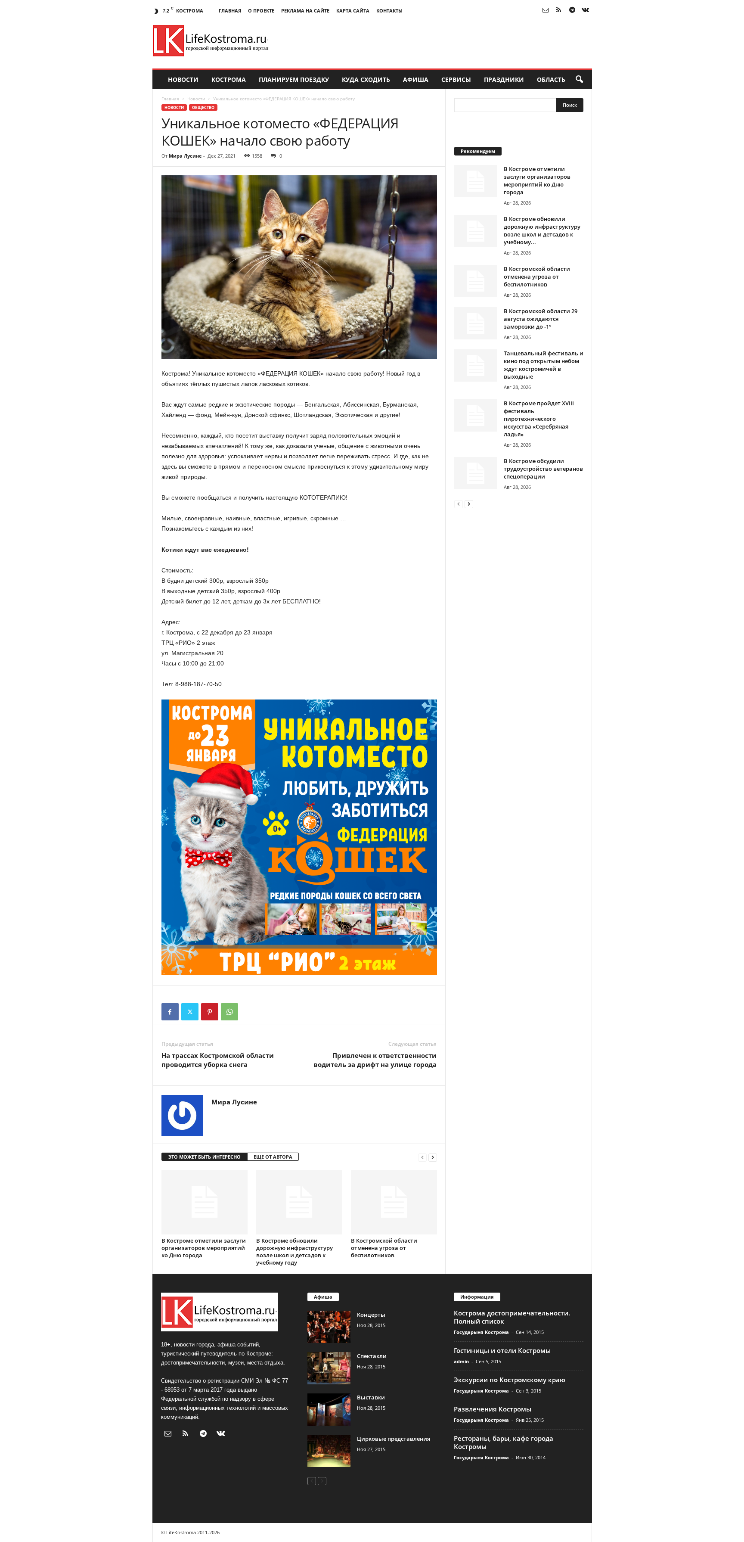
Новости (183, 79)
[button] (579, 79)
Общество (203, 107)
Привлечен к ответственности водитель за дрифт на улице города (375, 1060)
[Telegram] (572, 10)
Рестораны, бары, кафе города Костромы (503, 1442)
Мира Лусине (185, 155)
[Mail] (545, 10)
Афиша (415, 79)
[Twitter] (189, 1011)
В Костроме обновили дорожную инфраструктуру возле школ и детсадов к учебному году (294, 1251)
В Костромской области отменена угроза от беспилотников (384, 1248)
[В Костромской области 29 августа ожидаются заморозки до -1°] (475, 323)
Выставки (371, 1397)
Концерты (371, 1314)
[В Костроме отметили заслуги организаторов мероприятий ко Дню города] (204, 1202)
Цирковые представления (393, 1439)
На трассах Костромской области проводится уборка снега (217, 1060)
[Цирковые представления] (328, 1451)
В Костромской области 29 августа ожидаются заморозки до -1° (540, 318)
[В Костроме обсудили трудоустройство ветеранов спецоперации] (475, 473)
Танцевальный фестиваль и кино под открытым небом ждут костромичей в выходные (543, 364)
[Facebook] (170, 1011)
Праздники (504, 79)
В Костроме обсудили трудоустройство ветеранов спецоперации (543, 468)
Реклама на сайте (305, 10)
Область (551, 79)
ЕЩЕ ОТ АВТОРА (273, 1156)
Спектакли (372, 1356)
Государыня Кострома (481, 1332)
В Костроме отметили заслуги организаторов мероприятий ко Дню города (203, 1248)
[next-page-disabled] (322, 1480)
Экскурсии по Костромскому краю (509, 1379)
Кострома (228, 79)
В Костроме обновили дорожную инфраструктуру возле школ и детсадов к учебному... (542, 230)
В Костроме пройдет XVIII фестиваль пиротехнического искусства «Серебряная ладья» (539, 418)
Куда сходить (366, 79)
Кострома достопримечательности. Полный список (512, 1317)
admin (461, 1361)
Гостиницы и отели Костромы (502, 1350)
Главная (230, 10)
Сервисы (456, 79)
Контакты (389, 10)
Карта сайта (352, 10)
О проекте (261, 10)
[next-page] (432, 1157)
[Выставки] (328, 1409)
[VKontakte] (585, 10)
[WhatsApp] (229, 1011)
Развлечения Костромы (492, 1409)
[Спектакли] (328, 1368)
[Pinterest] (209, 1011)
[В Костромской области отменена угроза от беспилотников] (394, 1202)
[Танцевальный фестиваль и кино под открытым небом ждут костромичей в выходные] (475, 365)
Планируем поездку (294, 79)
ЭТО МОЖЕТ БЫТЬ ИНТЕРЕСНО (204, 1156)
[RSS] (559, 10)
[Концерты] (328, 1327)
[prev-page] (422, 1157)
